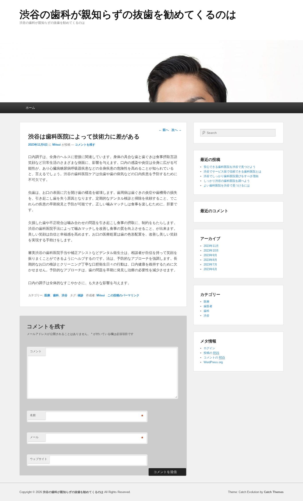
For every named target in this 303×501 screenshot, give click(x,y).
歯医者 (208, 306)
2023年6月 (210, 269)
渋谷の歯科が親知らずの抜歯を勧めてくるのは (128, 14)
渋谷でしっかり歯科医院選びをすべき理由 (231, 176)
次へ (176, 130)
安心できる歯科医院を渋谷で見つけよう (230, 166)
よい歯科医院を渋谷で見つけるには (227, 185)
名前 (33, 415)
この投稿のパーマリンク (123, 295)
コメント (35, 351)
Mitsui (56, 144)
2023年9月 (210, 255)
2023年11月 (211, 246)
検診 (80, 295)
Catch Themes (273, 492)
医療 (47, 295)
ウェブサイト (38, 459)
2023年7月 (210, 264)
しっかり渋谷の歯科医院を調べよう (227, 180)
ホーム (30, 107)
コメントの (214, 357)
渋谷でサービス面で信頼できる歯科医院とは (232, 171)
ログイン (209, 348)
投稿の (211, 352)
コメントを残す (85, 144)
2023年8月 (210, 259)
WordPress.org (213, 362)
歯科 (56, 295)
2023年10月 (211, 250)
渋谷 (64, 295)
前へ (164, 130)
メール (34, 437)
